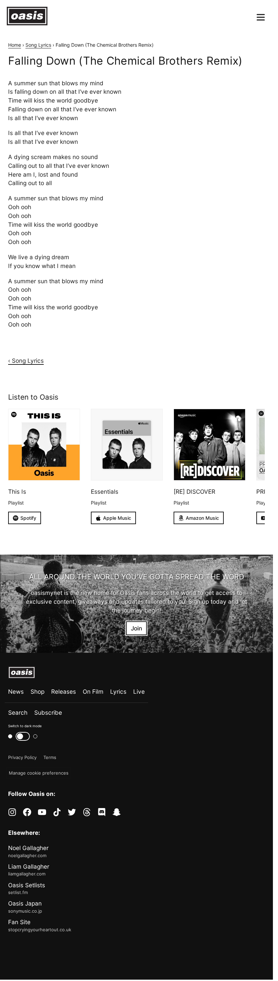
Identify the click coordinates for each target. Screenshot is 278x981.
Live (139, 691)
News (16, 691)
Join (136, 628)
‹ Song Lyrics (26, 360)
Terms (49, 757)
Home (14, 45)
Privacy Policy (22, 757)
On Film (93, 691)
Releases (63, 691)
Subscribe (48, 712)
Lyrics (118, 691)
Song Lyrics (38, 45)
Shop (37, 691)
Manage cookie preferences (38, 773)
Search (17, 712)
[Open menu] (260, 17)
